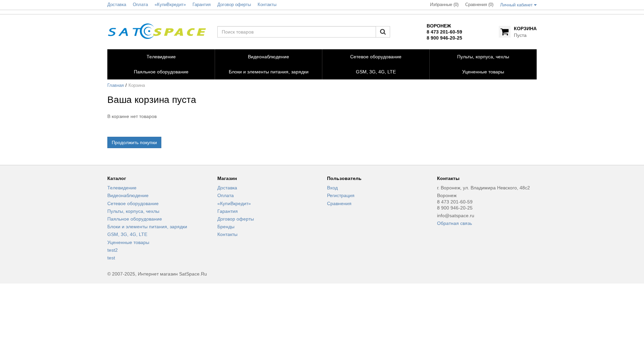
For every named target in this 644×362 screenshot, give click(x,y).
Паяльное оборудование (134, 219)
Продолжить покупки (134, 142)
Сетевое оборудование (133, 203)
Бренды (225, 226)
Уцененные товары (128, 242)
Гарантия (227, 211)
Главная (115, 85)
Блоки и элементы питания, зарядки (147, 226)
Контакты (227, 234)
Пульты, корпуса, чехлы (133, 211)
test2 (112, 250)
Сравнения (339, 203)
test (111, 257)
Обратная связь (454, 223)
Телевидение (122, 187)
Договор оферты (235, 219)
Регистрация (341, 195)
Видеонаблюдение (128, 195)
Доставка (227, 187)
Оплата (225, 195)
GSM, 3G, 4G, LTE (127, 234)
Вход (332, 187)
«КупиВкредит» (234, 203)
